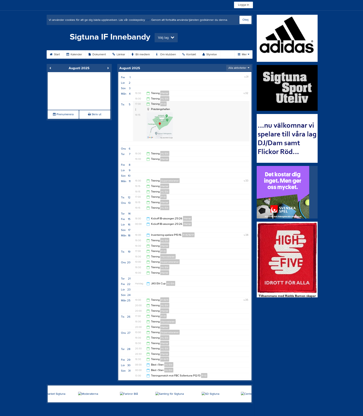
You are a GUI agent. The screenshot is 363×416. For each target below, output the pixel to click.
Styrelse (211, 54)
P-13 (163, 104)
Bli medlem (142, 54)
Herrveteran (168, 256)
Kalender (76, 54)
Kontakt (190, 54)
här (148, 20)
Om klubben (167, 54)
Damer (164, 327)
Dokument (99, 54)
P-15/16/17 (188, 235)
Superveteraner (170, 180)
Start (56, 54)
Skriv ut (96, 114)
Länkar (120, 54)
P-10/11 (164, 300)
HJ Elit (164, 98)
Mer (244, 54)
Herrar (164, 93)
